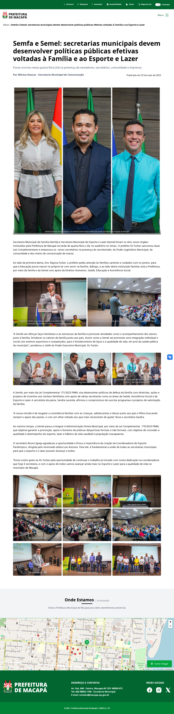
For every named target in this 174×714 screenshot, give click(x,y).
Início (6, 24)
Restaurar (84, 4)
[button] (88, 643)
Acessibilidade (115, 4)
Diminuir (70, 4)
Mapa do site (146, 4)
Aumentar (98, 4)
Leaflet (147, 669)
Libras (131, 4)
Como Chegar (161, 663)
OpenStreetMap (158, 669)
